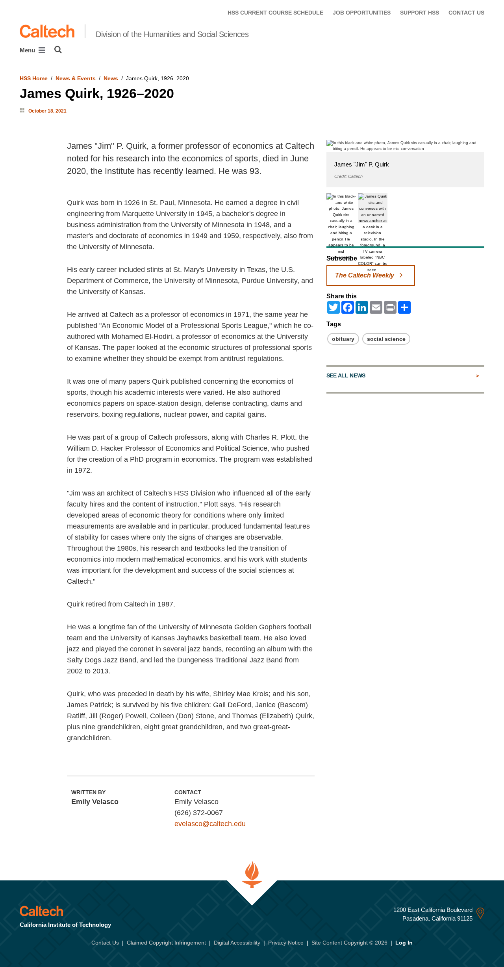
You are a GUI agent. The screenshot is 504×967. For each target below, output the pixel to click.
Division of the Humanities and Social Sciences (172, 34)
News (111, 78)
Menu (28, 50)
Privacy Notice (286, 942)
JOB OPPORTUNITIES (362, 12)
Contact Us (105, 942)
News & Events (76, 78)
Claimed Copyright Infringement (166, 942)
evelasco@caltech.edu (210, 824)
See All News (345, 375)
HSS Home (34, 78)
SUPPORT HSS (419, 12)
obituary (343, 339)
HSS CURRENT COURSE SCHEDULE (275, 12)
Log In (404, 942)
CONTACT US (466, 12)
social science (386, 339)
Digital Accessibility (237, 942)
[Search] (58, 50)
